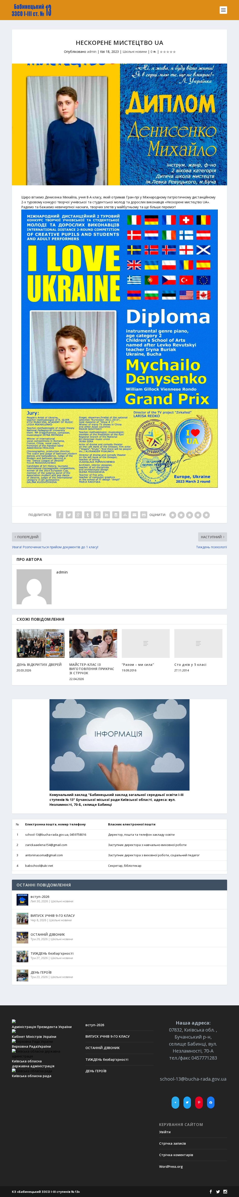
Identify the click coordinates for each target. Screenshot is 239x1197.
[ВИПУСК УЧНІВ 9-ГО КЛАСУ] (22, 919)
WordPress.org (171, 1166)
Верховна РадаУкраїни (31, 1046)
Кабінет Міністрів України (34, 1036)
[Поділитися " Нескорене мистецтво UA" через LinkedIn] (106, 515)
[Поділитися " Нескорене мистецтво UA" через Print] (143, 515)
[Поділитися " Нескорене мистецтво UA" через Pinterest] (97, 515)
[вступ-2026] (22, 900)
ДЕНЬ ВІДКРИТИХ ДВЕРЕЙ (39, 664)
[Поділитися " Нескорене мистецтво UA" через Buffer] (115, 515)
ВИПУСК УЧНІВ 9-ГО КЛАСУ (53, 915)
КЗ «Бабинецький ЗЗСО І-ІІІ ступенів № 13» (46, 1192)
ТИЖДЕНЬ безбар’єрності (52, 953)
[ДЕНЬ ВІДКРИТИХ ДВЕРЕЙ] (40, 643)
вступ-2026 (40, 896)
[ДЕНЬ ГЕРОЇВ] (22, 975)
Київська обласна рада (31, 1076)
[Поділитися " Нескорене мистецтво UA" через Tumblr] (87, 515)
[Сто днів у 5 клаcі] (198, 643)
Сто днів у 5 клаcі (190, 664)
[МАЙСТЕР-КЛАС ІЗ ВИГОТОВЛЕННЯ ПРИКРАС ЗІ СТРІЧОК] (93, 643)
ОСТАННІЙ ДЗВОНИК (48, 934)
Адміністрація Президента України (42, 1027)
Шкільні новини (135, 51)
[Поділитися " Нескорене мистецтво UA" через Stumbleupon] (125, 515)
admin (91, 51)
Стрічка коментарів (176, 1155)
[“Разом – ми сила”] (146, 643)
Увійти (165, 1132)
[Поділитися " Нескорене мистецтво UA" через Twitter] (69, 515)
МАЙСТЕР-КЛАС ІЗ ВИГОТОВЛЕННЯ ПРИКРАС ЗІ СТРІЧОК (91, 668)
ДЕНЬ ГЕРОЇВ (41, 972)
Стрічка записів (172, 1143)
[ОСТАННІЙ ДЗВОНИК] (22, 937)
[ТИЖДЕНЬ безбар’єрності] (22, 956)
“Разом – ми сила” (138, 664)
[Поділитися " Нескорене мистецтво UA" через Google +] (78, 515)
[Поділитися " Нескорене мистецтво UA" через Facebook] (59, 515)
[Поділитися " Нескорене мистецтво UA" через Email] (134, 515)
